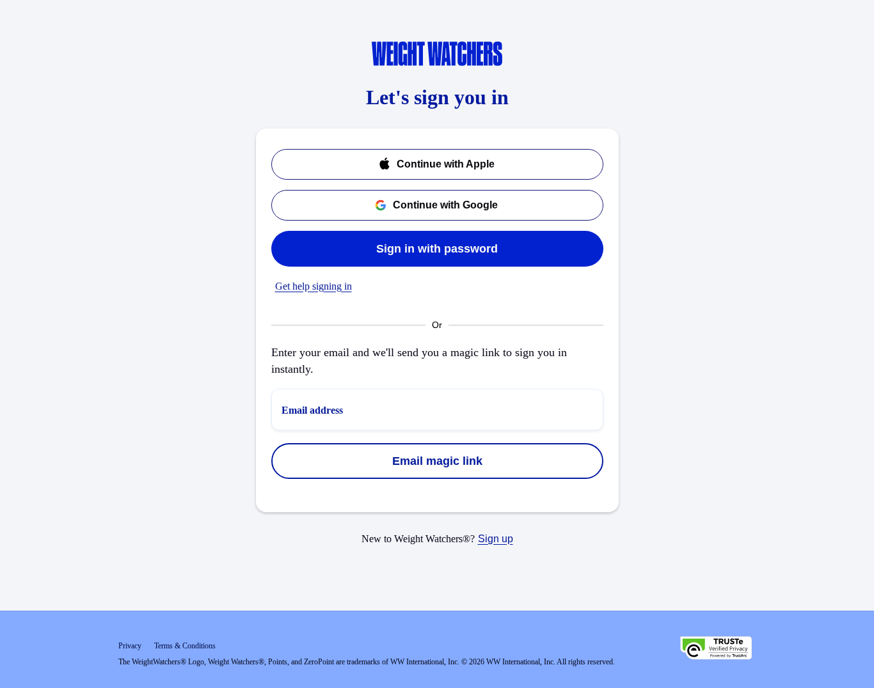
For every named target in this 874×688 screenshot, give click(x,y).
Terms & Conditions (185, 645)
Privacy (129, 645)
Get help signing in (313, 286)
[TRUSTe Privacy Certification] (716, 650)
